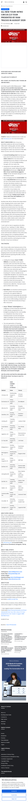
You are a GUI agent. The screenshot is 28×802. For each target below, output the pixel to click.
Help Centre (4, 719)
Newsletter (3, 735)
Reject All (14, 799)
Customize (14, 795)
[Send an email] (11, 23)
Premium (3, 738)
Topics (2, 744)
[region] (14, 789)
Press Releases (4, 740)
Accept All (14, 791)
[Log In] (23, 2)
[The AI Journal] (9, 2)
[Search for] (26, 2)
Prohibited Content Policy (7, 765)
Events (2, 733)
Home (3, 6)
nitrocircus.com (8, 138)
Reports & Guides (5, 742)
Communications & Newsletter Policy (10, 756)
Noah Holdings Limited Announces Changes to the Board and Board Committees (21, 648)
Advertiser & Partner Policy (7, 754)
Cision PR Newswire (7, 23)
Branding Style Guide (6, 715)
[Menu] (2, 2)
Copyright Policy (5, 761)
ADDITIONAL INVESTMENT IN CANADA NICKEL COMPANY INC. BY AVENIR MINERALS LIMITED (7, 649)
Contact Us (4, 717)
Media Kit (3, 721)
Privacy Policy (4, 763)
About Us (3, 712)
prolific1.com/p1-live (12, 599)
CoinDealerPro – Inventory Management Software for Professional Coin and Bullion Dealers (21, 636)
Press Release (9, 6)
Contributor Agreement (7, 759)
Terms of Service (5, 768)
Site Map (3, 723)
